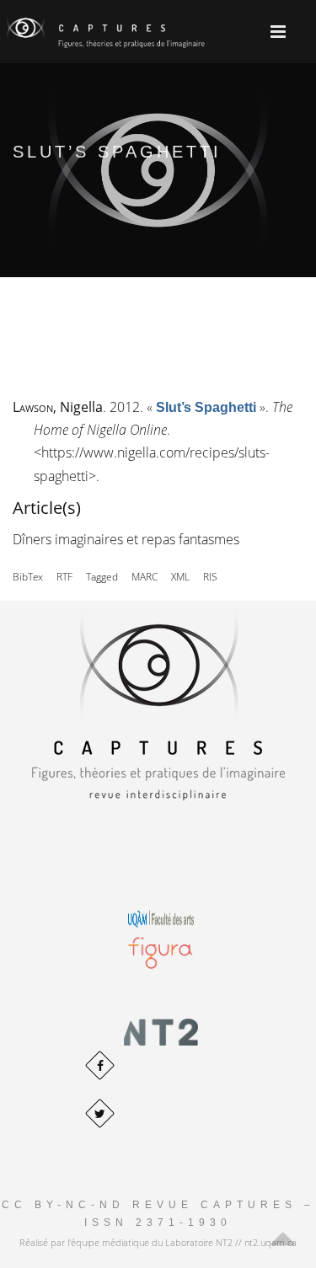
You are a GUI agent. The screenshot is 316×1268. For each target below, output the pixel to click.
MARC (144, 577)
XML (180, 577)
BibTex (28, 577)
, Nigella (58, 407)
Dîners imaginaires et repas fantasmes (126, 539)
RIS (210, 577)
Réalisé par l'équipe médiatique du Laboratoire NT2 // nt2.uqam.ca (158, 1242)
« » (206, 407)
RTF (64, 577)
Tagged (102, 577)
